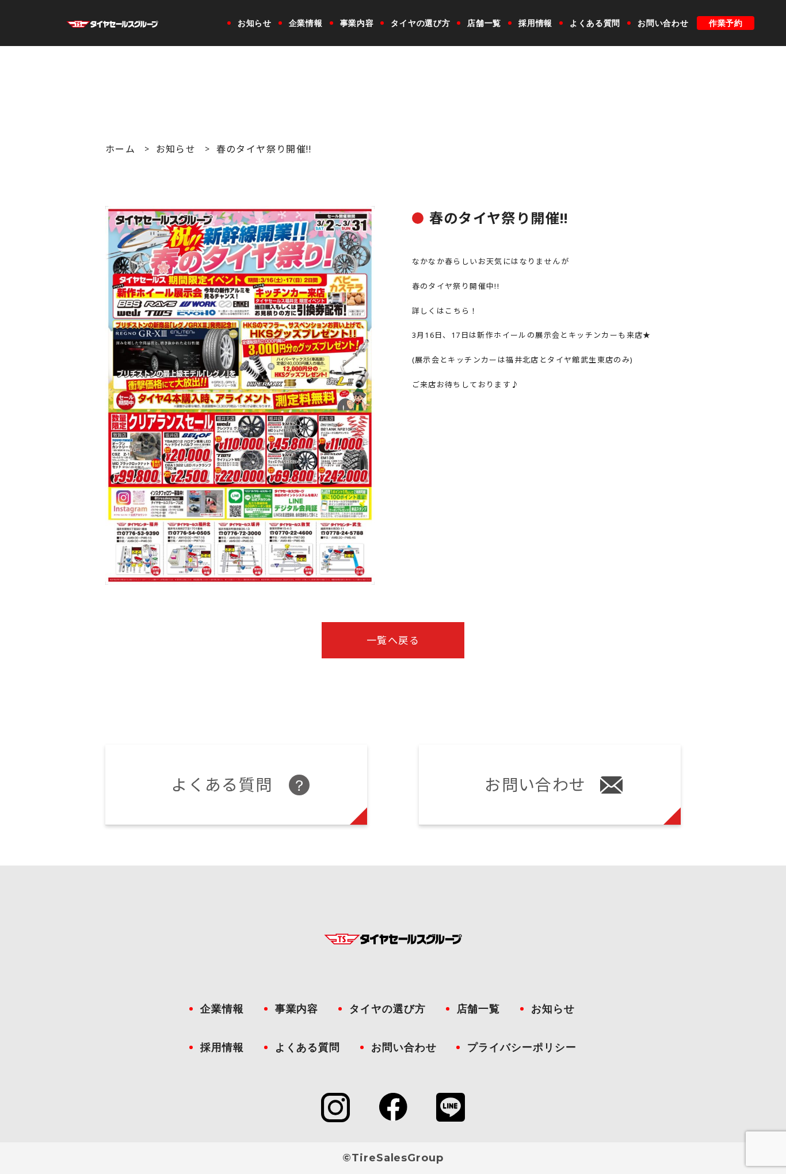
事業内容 (357, 23)
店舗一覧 (484, 23)
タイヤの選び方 (420, 23)
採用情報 (535, 23)
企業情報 (306, 23)
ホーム (120, 149)
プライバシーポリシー (521, 1047)
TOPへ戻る (746, 1038)
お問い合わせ (663, 23)
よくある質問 (595, 23)
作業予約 (726, 23)
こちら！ (461, 311)
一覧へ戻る (393, 640)
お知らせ (255, 23)
